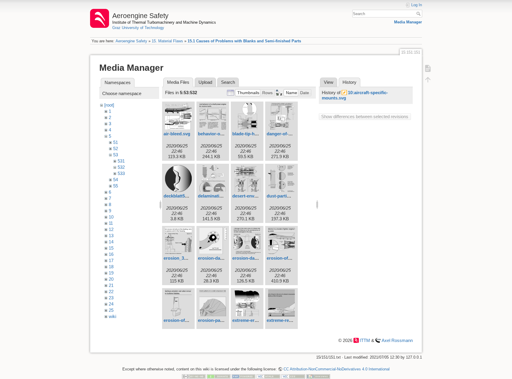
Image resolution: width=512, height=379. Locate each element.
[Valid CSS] (293, 376)
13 (111, 235)
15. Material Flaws (167, 41)
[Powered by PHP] (243, 376)
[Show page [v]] (428, 68)
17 (111, 260)
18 (111, 266)
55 (115, 185)
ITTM (365, 340)
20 (111, 279)
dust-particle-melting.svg (292, 195)
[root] (109, 104)
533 (121, 173)
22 (111, 291)
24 (111, 303)
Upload (205, 82)
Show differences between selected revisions (364, 116)
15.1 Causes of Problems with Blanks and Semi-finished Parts (244, 41)
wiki (112, 316)
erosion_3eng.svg (182, 258)
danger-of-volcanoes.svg (292, 133)
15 (111, 247)
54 (115, 179)
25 (111, 310)
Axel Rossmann (397, 340)
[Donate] (219, 376)
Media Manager (408, 22)
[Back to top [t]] (428, 79)
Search (419, 14)
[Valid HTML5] (268, 376)
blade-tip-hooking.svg (254, 133)
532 (121, 167)
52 (115, 148)
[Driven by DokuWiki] (318, 376)
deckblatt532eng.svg (185, 195)
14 (111, 241)
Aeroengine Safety (131, 41)
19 (111, 272)
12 (111, 229)
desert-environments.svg (258, 195)
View (328, 82)
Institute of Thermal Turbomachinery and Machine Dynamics (164, 22)
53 (115, 154)
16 (111, 254)
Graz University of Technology (138, 27)
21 (111, 285)
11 (111, 223)
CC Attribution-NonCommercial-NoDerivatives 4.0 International (336, 369)
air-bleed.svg (177, 133)
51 (115, 142)
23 (111, 297)
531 (121, 160)
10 (111, 216)
